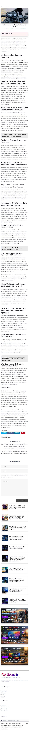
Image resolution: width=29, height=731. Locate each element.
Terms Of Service (5, 707)
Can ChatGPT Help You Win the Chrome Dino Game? (16, 569)
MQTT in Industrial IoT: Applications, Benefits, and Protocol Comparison (16, 580)
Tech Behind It (6, 681)
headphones (8, 198)
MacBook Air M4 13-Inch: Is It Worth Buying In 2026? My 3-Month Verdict (17, 507)
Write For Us (4, 711)
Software (3, 693)
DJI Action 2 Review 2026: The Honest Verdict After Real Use (12, 620)
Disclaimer (3, 705)
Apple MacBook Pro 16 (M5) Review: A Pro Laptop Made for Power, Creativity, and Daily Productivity (17, 559)
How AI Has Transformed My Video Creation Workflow (17, 547)
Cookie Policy (4, 729)
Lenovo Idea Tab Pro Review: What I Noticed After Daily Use (14, 641)
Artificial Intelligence (6, 677)
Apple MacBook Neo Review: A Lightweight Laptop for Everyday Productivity (17, 590)
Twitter (4, 432)
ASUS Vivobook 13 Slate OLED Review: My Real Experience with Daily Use (13, 661)
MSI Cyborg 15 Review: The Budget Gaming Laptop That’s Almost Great (17, 600)
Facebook (10, 432)
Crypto (2, 695)
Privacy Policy (4, 709)
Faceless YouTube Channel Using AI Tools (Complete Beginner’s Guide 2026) (16, 517)
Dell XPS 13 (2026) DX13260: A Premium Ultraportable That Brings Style (17, 528)
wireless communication (18, 62)
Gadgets (11, 29)
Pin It (23, 432)
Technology (4, 691)
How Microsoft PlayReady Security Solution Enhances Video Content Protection (16, 538)
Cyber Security (16, 677)
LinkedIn (17, 432)
